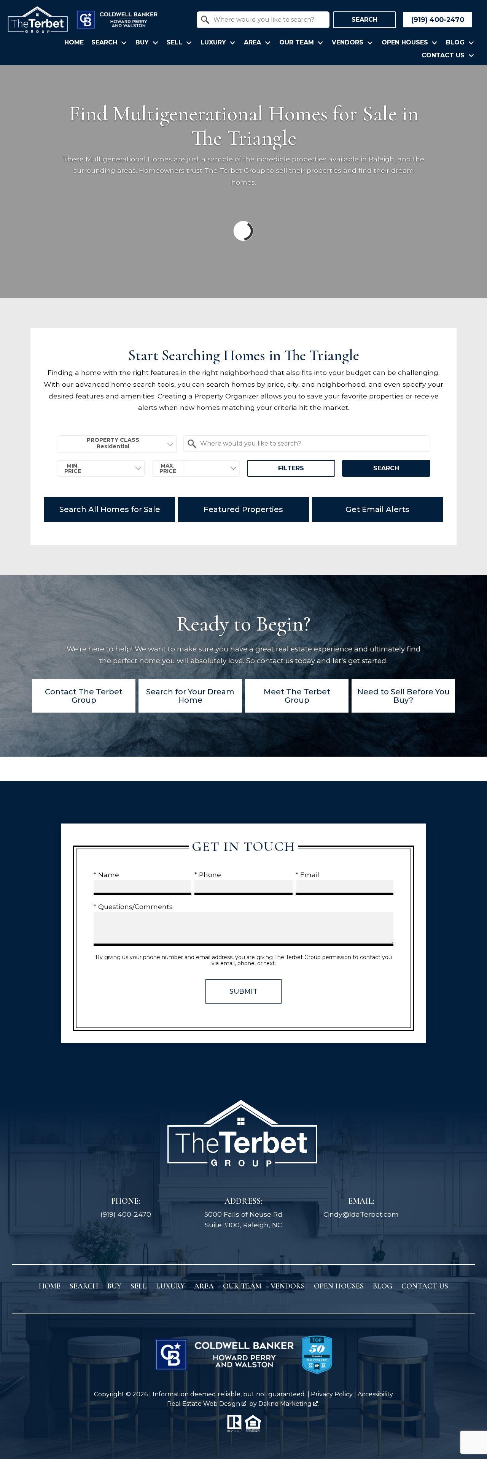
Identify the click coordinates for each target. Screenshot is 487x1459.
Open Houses (339, 1286)
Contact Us (424, 1286)
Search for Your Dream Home (190, 696)
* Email (307, 875)
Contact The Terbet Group (84, 696)
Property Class (113, 439)
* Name (106, 875)
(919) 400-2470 (125, 1214)
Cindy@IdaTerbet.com (361, 1214)
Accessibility (375, 1394)
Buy (114, 1286)
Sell (139, 1286)
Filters (291, 468)
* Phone (207, 875)
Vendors (288, 1286)
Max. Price (167, 468)
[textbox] (268, 19)
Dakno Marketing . (288, 1403)
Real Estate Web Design (204, 1403)
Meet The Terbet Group (297, 696)
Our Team (242, 1286)
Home (74, 43)
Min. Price (72, 468)
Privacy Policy (332, 1394)
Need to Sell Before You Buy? (403, 696)
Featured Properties (243, 509)
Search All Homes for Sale (109, 509)
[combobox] (263, 19)
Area (204, 1286)
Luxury (170, 1286)
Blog (382, 1286)
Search (364, 19)
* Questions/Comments (133, 906)
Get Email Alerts (377, 509)
